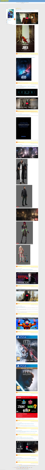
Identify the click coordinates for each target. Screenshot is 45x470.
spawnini (25, 392)
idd (27, 111)
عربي (32, 467)
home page (18, 2)
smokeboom (19, 142)
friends (7, 22)
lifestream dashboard (9, 20)
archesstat (36, 111)
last (34, 465)
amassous (23, 111)
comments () (20, 144)
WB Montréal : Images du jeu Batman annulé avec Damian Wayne (27, 145)
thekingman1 (27, 392)
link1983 (20, 111)
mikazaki (21, 111)
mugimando (22, 392)
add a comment (18, 144)
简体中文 (24, 467)
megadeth (18, 111)
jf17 (24, 111)
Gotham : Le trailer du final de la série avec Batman (24, 437)
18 (33, 465)
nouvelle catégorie (19, 9)
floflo (30, 111)
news (20, 2)
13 (29, 465)
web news (26, 468)
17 (32, 465)
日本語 (19, 467)
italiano (26, 467)
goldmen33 (26, 111)
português (22, 467)
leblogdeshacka (20, 266)
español (28, 467)
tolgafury (18, 392)
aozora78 (35, 111)
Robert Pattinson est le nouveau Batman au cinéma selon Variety (26, 431)
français (17, 467)
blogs (23, 2)
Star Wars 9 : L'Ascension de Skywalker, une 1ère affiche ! (25, 57)
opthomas (20, 392)
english (15, 467)
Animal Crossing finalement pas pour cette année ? (24, 395)
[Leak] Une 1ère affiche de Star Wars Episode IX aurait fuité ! (26, 458)
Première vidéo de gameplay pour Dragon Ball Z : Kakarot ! (25, 317)
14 (30, 465)
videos (25, 2)
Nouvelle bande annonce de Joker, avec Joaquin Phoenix (25, 10)
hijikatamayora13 (32, 111)
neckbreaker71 (19, 420)
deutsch (30, 467)
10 (27, 465)
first (21, 465)
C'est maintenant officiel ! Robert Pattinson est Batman (25, 423)
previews (23, 468)
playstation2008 (21, 142)
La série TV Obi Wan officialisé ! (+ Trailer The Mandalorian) (25, 86)
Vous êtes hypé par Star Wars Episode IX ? (23, 114)
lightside (17, 8)
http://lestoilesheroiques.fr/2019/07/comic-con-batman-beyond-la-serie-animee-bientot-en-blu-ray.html (25, 284)
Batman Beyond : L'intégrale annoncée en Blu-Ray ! (24, 269)
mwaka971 (29, 111)
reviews (28, 2)
